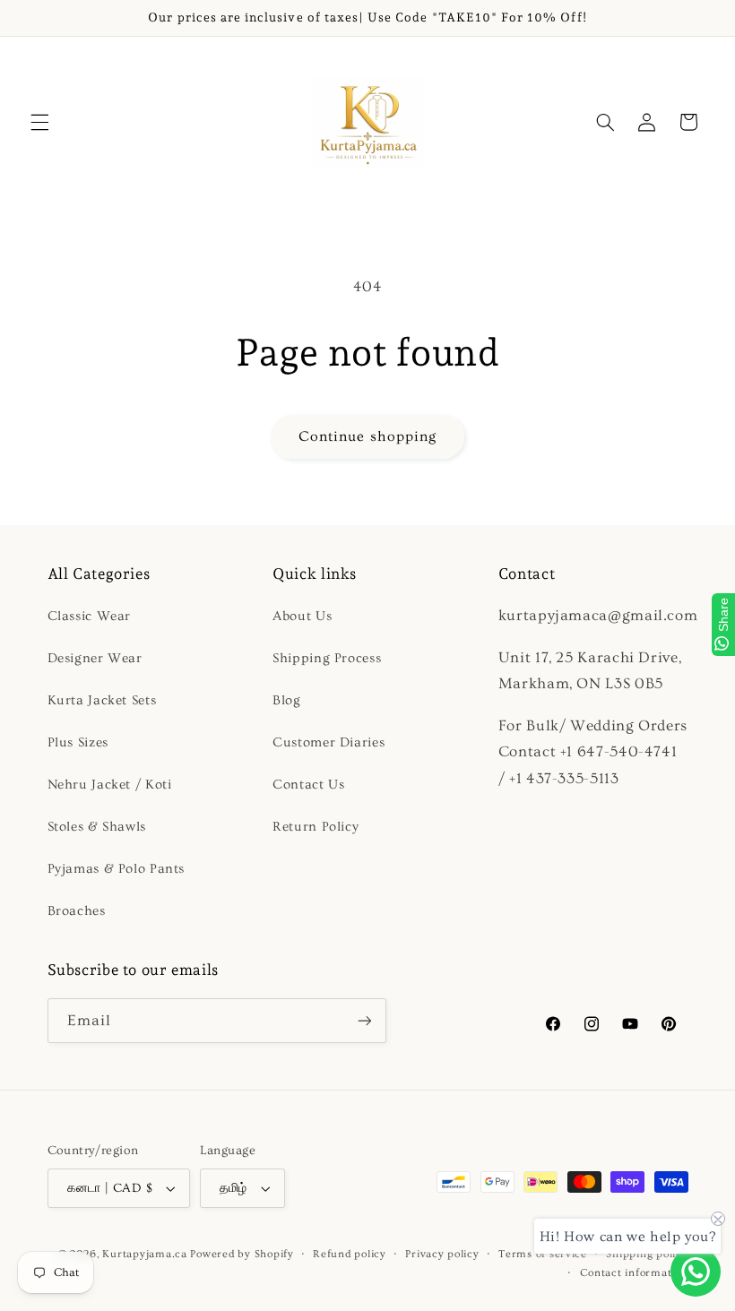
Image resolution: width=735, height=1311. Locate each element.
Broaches (77, 911)
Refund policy (349, 1254)
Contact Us (308, 784)
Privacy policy (442, 1254)
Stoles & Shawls (97, 826)
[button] (39, 121)
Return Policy (315, 826)
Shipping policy (646, 1254)
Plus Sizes (78, 742)
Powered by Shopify (241, 1254)
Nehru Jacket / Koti (110, 784)
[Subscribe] (364, 1020)
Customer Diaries (328, 742)
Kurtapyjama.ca (144, 1254)
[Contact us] (695, 1271)
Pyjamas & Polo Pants (117, 868)
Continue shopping (367, 436)
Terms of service (542, 1254)
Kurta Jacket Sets (102, 700)
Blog (286, 700)
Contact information (634, 1273)
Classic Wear (90, 616)
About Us (302, 616)
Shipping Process (326, 658)
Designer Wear (95, 658)
